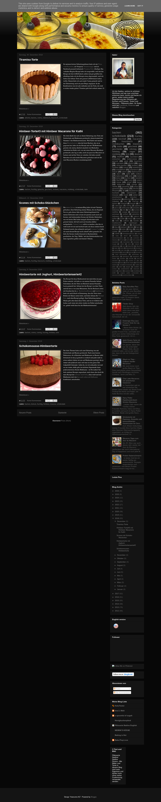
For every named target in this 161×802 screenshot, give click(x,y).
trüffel (114, 273)
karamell (124, 203)
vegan (132, 151)
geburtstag (135, 254)
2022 (117, 505)
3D (123, 191)
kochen (136, 210)
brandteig (135, 235)
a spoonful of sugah (123, 716)
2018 (117, 518)
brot (127, 154)
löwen (138, 262)
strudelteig (136, 271)
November (121, 555)
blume (126, 235)
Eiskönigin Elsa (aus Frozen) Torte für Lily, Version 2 (131, 323)
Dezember (121, 521)
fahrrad (131, 252)
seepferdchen (125, 269)
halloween (115, 216)
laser (121, 262)
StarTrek (135, 201)
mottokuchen (118, 144)
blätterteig (115, 210)
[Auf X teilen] (51, 114)
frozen (122, 240)
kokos (118, 178)
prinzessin (135, 212)
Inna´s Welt (120, 711)
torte (57, 332)
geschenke (117, 149)
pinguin (128, 267)
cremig (39, 332)
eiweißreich (137, 167)
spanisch (128, 271)
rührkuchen (126, 208)
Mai (118, 576)
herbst (114, 258)
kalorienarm (131, 193)
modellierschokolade (126, 264)
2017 (117, 594)
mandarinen (115, 242)
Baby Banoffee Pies (130, 287)
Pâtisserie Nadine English (126, 725)
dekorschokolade (117, 238)
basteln (136, 221)
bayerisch (138, 161)
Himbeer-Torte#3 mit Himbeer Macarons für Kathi (51, 131)
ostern (139, 180)
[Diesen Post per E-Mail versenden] (46, 114)
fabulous (114, 240)
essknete (136, 238)
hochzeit (115, 193)
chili (123, 210)
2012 (117, 611)
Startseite (62, 413)
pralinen (136, 199)
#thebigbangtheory (128, 233)
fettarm (114, 203)
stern (119, 174)
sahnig (126, 188)
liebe (130, 229)
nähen (122, 244)
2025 (117, 494)
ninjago (114, 231)
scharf (129, 182)
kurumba (115, 262)
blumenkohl (129, 248)
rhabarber (115, 201)
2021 (117, 508)
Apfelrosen (99, 291)
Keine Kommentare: (34, 114)
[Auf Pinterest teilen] (56, 114)
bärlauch (124, 227)
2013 (117, 607)
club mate (124, 250)
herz (137, 227)
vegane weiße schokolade (129, 273)
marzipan (136, 242)
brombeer (139, 248)
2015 (117, 600)
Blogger (122, 107)
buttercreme (132, 159)
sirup (136, 186)
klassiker (133, 197)
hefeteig (116, 151)
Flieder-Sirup (128, 304)
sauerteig (125, 186)
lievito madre (130, 262)
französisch (127, 141)
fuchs (128, 240)
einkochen (116, 159)
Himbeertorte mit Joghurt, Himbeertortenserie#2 (50, 274)
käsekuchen (116, 199)
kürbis (123, 229)
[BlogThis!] (49, 114)
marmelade (126, 242)
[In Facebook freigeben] (53, 114)
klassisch (54, 118)
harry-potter (136, 240)
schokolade (63, 118)
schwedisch (137, 231)
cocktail (131, 250)
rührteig (132, 149)
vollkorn (126, 221)
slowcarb (136, 269)
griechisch (126, 256)
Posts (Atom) (66, 421)
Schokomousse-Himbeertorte (38, 346)
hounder (122, 258)
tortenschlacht (117, 225)
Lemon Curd (96, 229)
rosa (125, 201)
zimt (127, 225)
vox (124, 246)
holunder (127, 216)
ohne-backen (121, 165)
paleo (113, 267)
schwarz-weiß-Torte (81, 374)
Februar (120, 586)
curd (138, 250)
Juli (118, 569)
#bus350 (130, 246)
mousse (53, 404)
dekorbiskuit (116, 252)
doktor (124, 252)
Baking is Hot (120, 735)
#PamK (115, 191)
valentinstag (115, 246)
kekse (139, 176)
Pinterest (131, 105)
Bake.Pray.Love (121, 740)
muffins (120, 156)
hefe (131, 227)
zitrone (135, 188)
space (120, 271)
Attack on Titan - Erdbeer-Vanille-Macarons (129, 361)
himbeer (55, 189)
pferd (120, 267)
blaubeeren (133, 191)
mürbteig (71, 189)
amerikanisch (117, 197)
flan (129, 210)
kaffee (114, 219)
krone (123, 260)
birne (121, 248)
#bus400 (139, 246)
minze (130, 219)
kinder (122, 219)
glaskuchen (115, 256)
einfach (125, 214)
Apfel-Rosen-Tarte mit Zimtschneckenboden (131, 341)
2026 (117, 491)
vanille (117, 233)
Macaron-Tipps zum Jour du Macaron (130, 439)
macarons (63, 189)
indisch (136, 216)
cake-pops (119, 206)
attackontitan (137, 225)
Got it (140, 6)
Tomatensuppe (89, 66)
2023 (117, 501)
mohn (137, 229)
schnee (114, 269)
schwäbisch (120, 169)
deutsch (138, 154)
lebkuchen (121, 184)
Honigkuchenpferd (123, 720)
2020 (117, 512)
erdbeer (139, 174)
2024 (117, 498)
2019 (117, 515)
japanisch (138, 206)
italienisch (46, 118)
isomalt (131, 258)
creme (39, 118)
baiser (139, 182)
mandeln (138, 178)
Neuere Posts (25, 413)
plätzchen (127, 199)
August (120, 565)
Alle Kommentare (122, 693)
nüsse (118, 182)
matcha (114, 264)
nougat (114, 244)
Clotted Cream (78, 224)
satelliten (136, 267)
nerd (140, 163)
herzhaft (122, 139)
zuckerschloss (127, 275)
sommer (139, 219)
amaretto (136, 208)
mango (134, 184)
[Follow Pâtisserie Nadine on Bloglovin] (123, 675)
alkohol (27, 118)
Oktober (120, 558)
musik (125, 195)
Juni (119, 572)
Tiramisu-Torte (28, 59)
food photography (121, 254)
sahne (124, 172)
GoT (140, 203)
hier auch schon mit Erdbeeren (87, 377)
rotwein (137, 244)
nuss (130, 180)
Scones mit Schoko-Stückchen (39, 202)
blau (116, 227)
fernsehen (139, 252)
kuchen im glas (134, 260)
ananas (139, 233)
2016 (117, 597)
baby (117, 235)
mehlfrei (115, 212)
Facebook (123, 105)
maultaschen (117, 223)
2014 (117, 604)
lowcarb (132, 203)
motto (119, 146)
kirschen (115, 229)
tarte (86, 189)
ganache (41, 189)
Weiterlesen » (24, 109)
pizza (117, 208)
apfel (128, 174)
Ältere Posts (98, 413)
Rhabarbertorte (72, 143)
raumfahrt (134, 157)
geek (126, 161)
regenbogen (133, 223)
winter (135, 195)
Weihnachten (136, 172)
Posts (117, 689)
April (119, 579)
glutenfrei (135, 214)
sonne (114, 271)
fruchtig (34, 189)
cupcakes (120, 163)
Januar (120, 589)
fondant (135, 165)
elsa (128, 238)
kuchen (128, 178)
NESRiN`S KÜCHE (122, 730)
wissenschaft (116, 275)
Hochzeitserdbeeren (85, 291)
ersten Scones (70, 207)
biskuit (33, 404)
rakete (114, 186)
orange (124, 212)
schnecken (125, 231)
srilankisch (134, 169)
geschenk (48, 189)
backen (33, 118)
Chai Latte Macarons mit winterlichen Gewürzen (131, 381)
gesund (115, 161)
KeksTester (119, 706)
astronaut (115, 214)
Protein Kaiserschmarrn (132, 456)
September (121, 562)
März (119, 582)
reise (129, 244)
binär (115, 248)
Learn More (130, 6)
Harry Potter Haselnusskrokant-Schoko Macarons (130, 400)
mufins (137, 264)
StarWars (120, 180)
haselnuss (136, 256)
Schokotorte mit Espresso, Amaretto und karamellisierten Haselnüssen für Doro (132, 420)
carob (116, 250)
